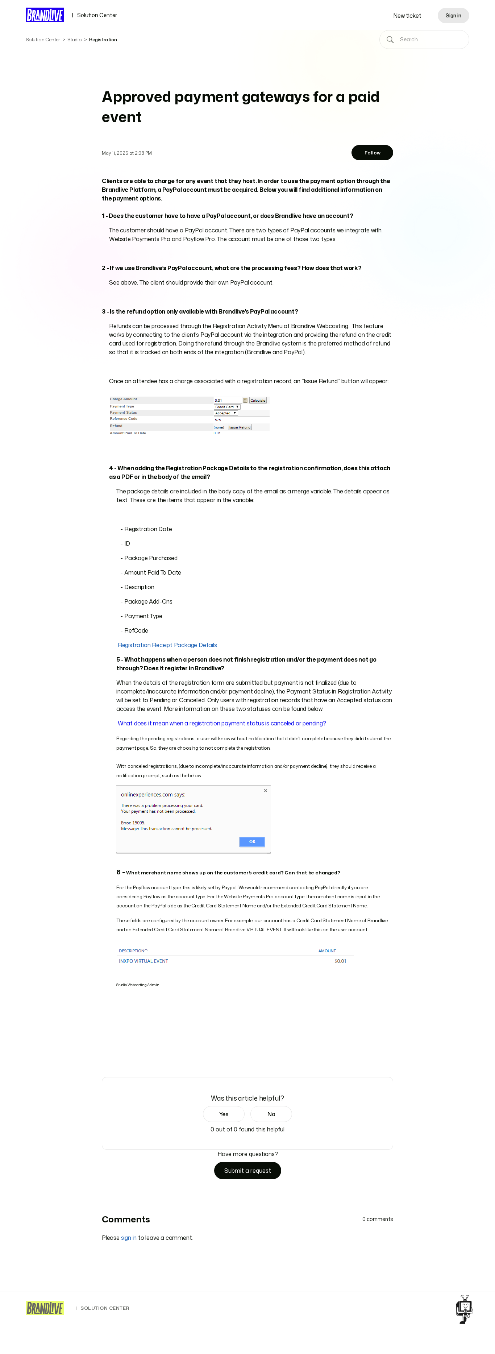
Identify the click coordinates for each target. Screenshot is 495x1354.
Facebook (106, 1056)
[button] (224, 1114)
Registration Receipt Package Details (167, 645)
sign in (129, 1238)
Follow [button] (372, 152)
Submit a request (247, 1171)
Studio (74, 39)
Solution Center (94, 15)
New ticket (407, 16)
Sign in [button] (453, 15)
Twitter (116, 1056)
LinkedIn (126, 1056)
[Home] (45, 1308)
